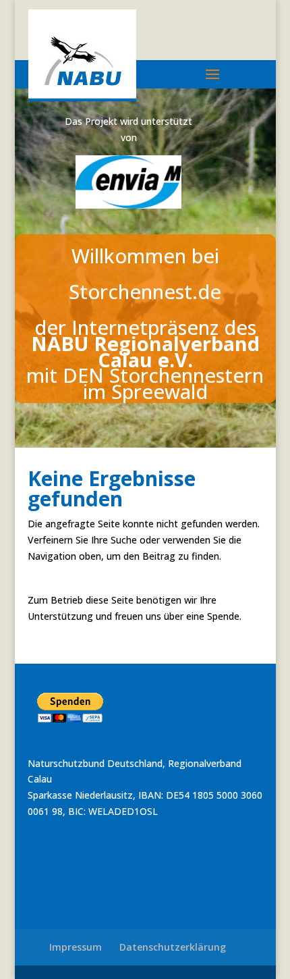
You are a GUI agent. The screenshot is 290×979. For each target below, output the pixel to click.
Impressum (75, 947)
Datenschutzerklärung (172, 947)
